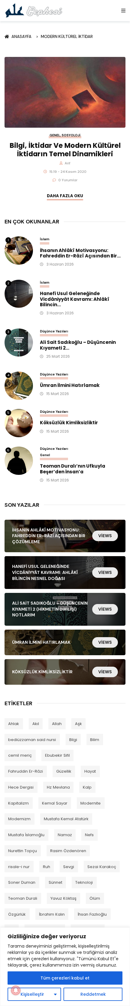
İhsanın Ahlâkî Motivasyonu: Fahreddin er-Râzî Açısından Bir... (80, 253)
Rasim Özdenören (68, 851)
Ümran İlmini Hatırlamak (69, 385)
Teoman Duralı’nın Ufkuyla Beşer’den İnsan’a (72, 469)
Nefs (89, 835)
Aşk (78, 724)
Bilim (94, 740)
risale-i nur (19, 867)
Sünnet (55, 882)
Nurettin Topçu (22, 851)
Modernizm (19, 819)
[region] (65, 966)
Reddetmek (93, 994)
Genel (55, 135)
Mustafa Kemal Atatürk (66, 819)
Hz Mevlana (58, 787)
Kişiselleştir (32, 994)
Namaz (65, 835)
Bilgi (73, 740)
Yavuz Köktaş (63, 898)
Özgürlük (17, 914)
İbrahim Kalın (52, 914)
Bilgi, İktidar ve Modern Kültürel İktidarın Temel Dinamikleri (65, 149)
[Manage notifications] (16, 990)
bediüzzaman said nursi (32, 740)
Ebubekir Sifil (57, 755)
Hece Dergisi (21, 787)
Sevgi (68, 867)
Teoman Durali (22, 898)
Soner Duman (21, 882)
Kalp (87, 787)
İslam (44, 239)
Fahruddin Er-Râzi (25, 771)
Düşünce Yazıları (54, 331)
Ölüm (94, 898)
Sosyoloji (71, 135)
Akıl (35, 724)
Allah (57, 724)
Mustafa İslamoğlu (26, 835)
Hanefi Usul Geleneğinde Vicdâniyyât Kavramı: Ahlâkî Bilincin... (74, 299)
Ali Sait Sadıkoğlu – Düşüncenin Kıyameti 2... (78, 345)
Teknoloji (84, 882)
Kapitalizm (18, 803)
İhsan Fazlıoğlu (92, 914)
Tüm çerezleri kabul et (65, 978)
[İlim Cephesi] (34, 10)
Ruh (46, 867)
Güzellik (63, 771)
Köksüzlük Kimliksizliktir (69, 423)
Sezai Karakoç (101, 867)
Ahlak (13, 724)
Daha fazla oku (65, 196)
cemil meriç (20, 755)
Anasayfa (22, 36)
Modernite (90, 803)
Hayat (90, 771)
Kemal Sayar (54, 803)
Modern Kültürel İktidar (67, 36)
